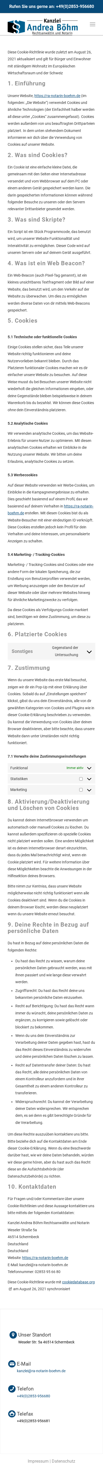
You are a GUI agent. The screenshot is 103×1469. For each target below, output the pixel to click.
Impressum (38, 1461)
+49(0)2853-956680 (75, 6)
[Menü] (92, 24)
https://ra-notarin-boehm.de (57, 96)
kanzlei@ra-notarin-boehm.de (41, 1371)
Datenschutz (63, 1461)
